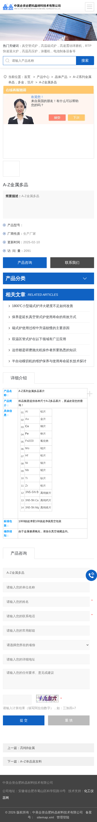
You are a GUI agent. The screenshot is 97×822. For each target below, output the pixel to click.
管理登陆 (63, 817)
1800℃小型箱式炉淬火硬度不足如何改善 (42, 306)
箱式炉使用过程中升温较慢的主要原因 (40, 328)
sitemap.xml (45, 817)
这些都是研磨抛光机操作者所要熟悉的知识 (44, 350)
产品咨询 (25, 262)
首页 (27, 77)
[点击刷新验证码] (47, 698)
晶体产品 (61, 77)
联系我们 (72, 262)
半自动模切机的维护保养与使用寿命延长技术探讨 (49, 361)
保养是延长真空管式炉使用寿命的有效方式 (44, 317)
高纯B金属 (27, 748)
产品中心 (43, 77)
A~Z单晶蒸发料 (31, 761)
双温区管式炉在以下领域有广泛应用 (39, 339)
